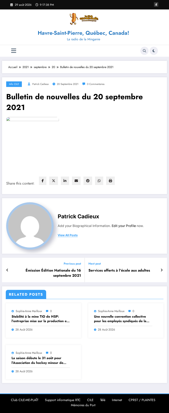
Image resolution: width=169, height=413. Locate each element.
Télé (102, 400)
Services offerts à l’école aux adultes (119, 270)
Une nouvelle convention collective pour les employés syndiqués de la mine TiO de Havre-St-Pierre (120, 319)
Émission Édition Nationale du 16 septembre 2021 (53, 273)
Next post (94, 263)
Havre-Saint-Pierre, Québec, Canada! (83, 33)
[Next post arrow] (162, 270)
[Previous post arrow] (7, 270)
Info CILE (14, 84)
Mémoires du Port (83, 405)
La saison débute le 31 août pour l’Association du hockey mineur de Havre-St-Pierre (37, 360)
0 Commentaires (95, 84)
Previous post (72, 263)
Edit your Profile (124, 226)
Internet (117, 400)
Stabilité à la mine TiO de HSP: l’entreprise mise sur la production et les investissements (40, 319)
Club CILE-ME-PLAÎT (24, 400)
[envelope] (76, 181)
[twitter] (53, 181)
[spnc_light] (154, 51)
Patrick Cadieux (40, 84)
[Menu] (14, 51)
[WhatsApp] (99, 181)
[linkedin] (65, 181)
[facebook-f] (156, 4)
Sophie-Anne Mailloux (29, 311)
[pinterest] (87, 181)
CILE (90, 400)
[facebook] (42, 181)
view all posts (68, 235)
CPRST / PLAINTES (142, 400)
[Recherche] (144, 51)
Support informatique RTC (63, 400)
